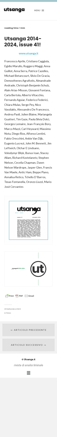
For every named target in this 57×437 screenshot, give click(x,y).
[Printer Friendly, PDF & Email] (19, 295)
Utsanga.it (28, 359)
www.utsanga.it (28, 53)
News (8, 313)
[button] (28, 373)
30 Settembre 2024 (12, 309)
